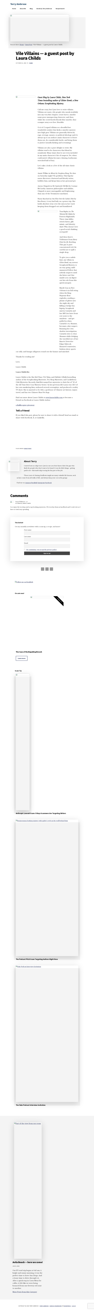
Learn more (21, 658)
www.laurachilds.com (54, 397)
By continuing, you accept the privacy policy (41, 549)
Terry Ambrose (18, 4)
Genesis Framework (56, 1306)
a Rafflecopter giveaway (25, 405)
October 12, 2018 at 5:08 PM (23, 503)
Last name (27, 536)
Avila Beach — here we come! (28, 1262)
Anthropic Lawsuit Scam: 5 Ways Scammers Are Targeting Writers (41, 813)
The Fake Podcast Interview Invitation (30, 1105)
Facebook (48, 483)
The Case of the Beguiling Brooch (29, 652)
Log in (74, 1306)
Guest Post (27, 448)
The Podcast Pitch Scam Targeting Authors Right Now (37, 959)
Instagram (41, 483)
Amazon (28, 483)
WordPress (67, 1306)
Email (26, 543)
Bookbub (34, 483)
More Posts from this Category (25, 1292)
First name (27, 530)
